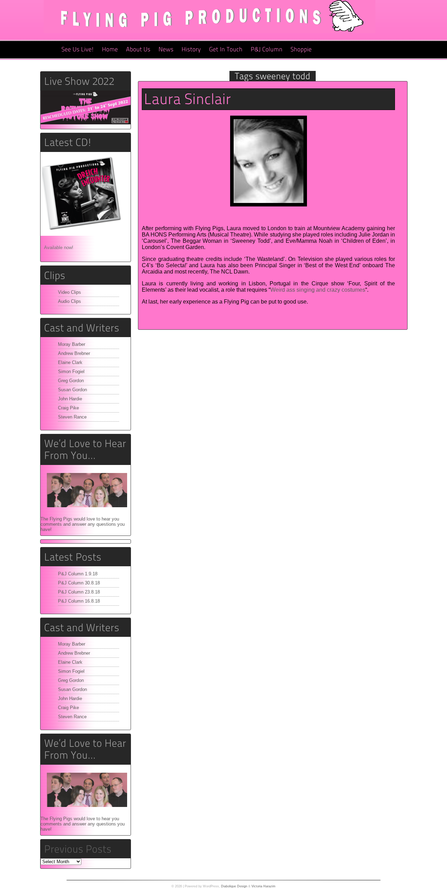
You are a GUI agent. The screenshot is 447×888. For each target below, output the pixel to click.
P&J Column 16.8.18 (79, 601)
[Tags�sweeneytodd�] (272, 76)
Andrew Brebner (74, 353)
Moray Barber (71, 344)
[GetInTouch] (226, 49)
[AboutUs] (138, 49)
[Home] (110, 49)
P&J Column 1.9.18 (77, 573)
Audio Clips (69, 301)
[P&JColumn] (266, 49)
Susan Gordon (72, 389)
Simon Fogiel (71, 371)
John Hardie (70, 398)
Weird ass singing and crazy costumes (317, 290)
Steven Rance (72, 417)
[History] (191, 49)
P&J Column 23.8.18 (79, 592)
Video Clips (69, 292)
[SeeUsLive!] (77, 49)
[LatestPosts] (86, 556)
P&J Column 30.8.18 (79, 582)
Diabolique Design (234, 886)
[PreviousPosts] (77, 848)
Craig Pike (68, 407)
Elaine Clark (70, 362)
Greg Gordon (71, 380)
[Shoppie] (301, 49)
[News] (166, 49)
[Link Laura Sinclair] (187, 98)
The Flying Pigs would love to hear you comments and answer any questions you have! (83, 524)
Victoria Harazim (263, 886)
